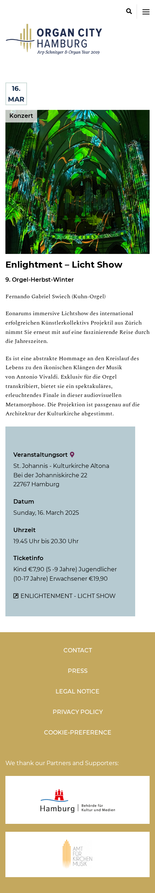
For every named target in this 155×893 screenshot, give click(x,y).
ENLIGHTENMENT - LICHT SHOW (68, 596)
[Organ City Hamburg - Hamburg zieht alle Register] (55, 51)
